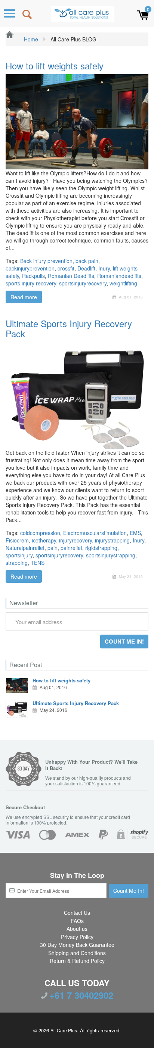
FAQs (77, 921)
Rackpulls (33, 275)
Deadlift (86, 268)
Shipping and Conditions (77, 953)
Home (30, 39)
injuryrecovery (75, 540)
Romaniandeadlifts (119, 275)
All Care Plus (63, 1030)
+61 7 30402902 (81, 995)
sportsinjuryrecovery (83, 283)
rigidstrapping (101, 547)
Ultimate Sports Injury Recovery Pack (69, 328)
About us (77, 928)
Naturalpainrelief (25, 547)
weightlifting (123, 283)
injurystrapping (112, 540)
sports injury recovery (31, 283)
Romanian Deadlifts (71, 275)
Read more (23, 297)
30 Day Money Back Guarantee (77, 944)
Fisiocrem (17, 540)
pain (52, 547)
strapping (17, 562)
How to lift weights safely (55, 65)
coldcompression (40, 532)
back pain (87, 261)
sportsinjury (19, 555)
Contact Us (77, 912)
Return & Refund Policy (77, 960)
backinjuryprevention (30, 268)
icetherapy (44, 540)
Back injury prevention (46, 261)
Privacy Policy (77, 937)
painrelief (71, 547)
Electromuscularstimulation (95, 532)
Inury (104, 268)
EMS (135, 532)
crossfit (66, 268)
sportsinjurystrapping (110, 555)
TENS (37, 562)
